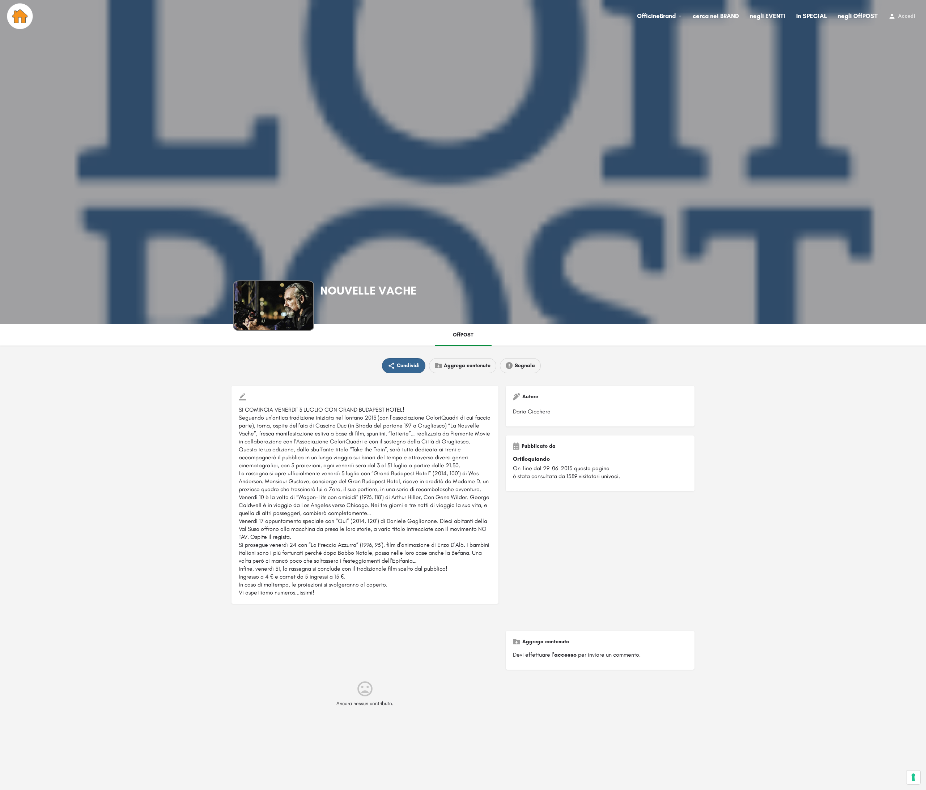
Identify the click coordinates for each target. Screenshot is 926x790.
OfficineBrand (656, 16)
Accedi (906, 16)
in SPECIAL (811, 16)
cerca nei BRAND (716, 16)
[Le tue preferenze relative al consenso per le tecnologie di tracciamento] (913, 777)
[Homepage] (20, 16)
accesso (565, 654)
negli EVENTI (767, 16)
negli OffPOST (858, 16)
